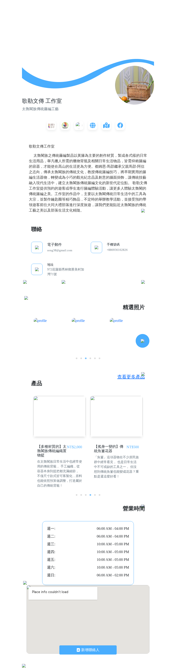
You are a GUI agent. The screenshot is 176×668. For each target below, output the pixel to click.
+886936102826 (117, 250)
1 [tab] (76, 358)
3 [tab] (85, 358)
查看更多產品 (131, 376)
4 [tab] (90, 358)
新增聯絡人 (89, 650)
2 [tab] (81, 358)
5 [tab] (95, 358)
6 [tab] (99, 358)
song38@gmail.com (59, 250)
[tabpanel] (50, 334)
